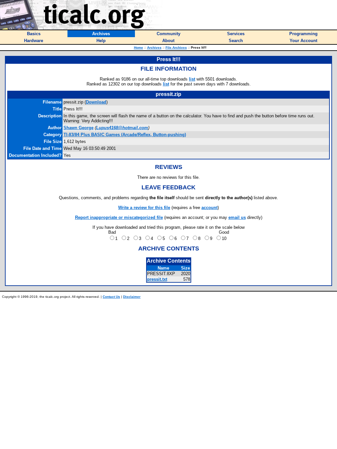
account (209, 207)
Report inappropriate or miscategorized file (119, 217)
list (192, 79)
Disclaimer (132, 296)
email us (237, 217)
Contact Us (111, 296)
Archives (154, 47)
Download (96, 102)
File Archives (176, 47)
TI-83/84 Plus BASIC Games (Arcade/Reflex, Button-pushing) (125, 134)
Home (138, 47)
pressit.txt (157, 279)
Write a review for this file (144, 207)
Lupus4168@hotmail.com (122, 127)
